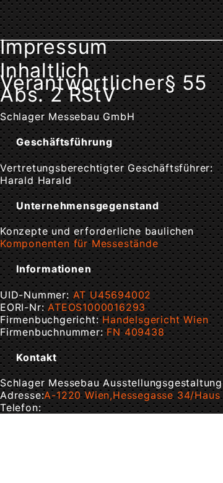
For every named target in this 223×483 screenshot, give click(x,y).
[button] (83, 141)
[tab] (111, 142)
